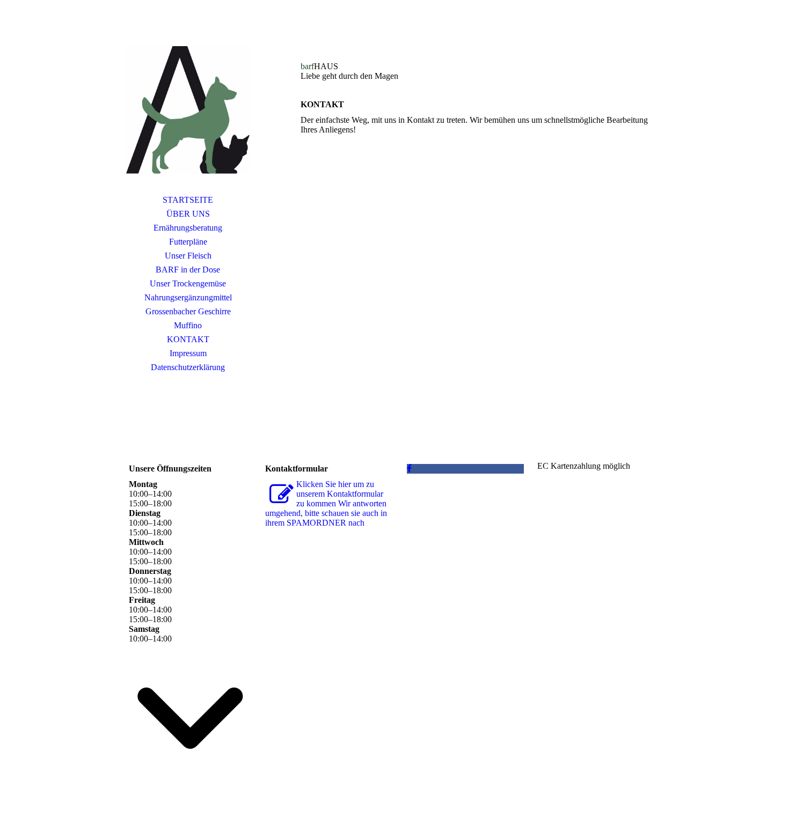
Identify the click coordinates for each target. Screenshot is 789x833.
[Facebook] (409, 468)
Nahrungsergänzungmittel (188, 297)
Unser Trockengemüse (188, 283)
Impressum (188, 353)
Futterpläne (188, 241)
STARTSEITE (188, 199)
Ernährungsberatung (188, 227)
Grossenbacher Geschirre (188, 311)
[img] (188, 110)
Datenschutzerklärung (188, 367)
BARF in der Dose (188, 269)
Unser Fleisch (188, 255)
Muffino (188, 325)
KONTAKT (188, 339)
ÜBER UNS (188, 213)
